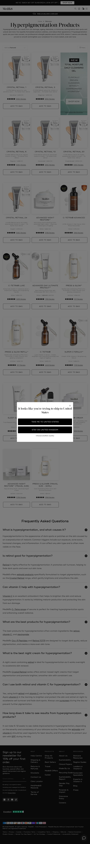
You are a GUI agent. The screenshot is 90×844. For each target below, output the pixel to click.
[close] (70, 405)
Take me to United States (45, 422)
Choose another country (45, 436)
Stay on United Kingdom (45, 430)
